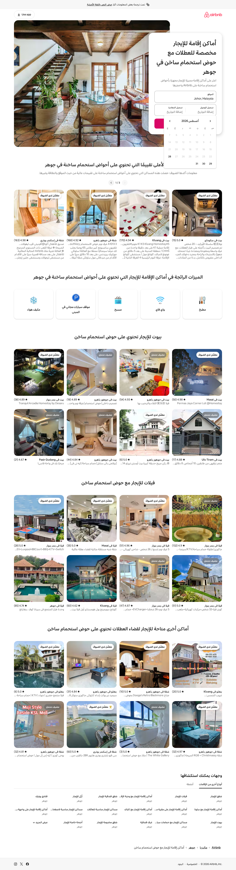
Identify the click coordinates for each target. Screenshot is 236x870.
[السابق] (125, 182)
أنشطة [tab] (190, 784)
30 (203, 163)
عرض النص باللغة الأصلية (99, 4)
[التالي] (111, 182)
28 (169, 156)
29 (210, 163)
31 (197, 163)
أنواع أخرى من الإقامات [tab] (210, 784)
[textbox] (201, 112)
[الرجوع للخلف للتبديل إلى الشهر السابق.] (210, 121)
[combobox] (185, 99)
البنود (180, 864)
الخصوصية (192, 864)
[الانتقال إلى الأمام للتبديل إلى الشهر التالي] (170, 121)
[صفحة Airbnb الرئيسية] (213, 14)
